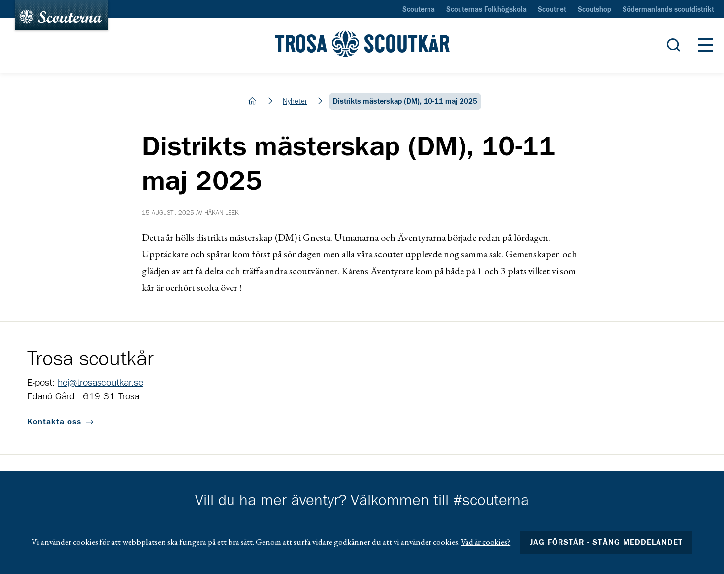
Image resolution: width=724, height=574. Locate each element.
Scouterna (418, 9)
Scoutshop (594, 9)
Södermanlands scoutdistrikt (668, 9)
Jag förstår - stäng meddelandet (606, 542)
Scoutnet (552, 9)
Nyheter (295, 101)
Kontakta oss (54, 422)
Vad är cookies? (485, 542)
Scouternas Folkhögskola (486, 9)
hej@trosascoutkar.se (100, 383)
